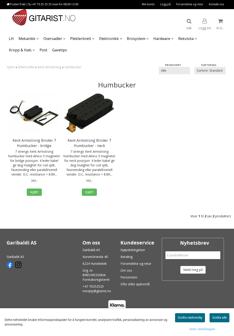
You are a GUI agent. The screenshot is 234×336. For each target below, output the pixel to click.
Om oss (126, 270)
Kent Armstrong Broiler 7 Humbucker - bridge (34, 143)
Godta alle (219, 317)
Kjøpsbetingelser (132, 250)
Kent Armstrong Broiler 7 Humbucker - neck (89, 143)
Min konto (148, 4)
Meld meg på (193, 270)
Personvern (128, 277)
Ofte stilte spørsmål (135, 284)
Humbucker (72, 67)
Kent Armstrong (49, 67)
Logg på (165, 4)
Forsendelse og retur (189, 4)
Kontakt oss (216, 4)
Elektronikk (26, 67)
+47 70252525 (93, 286)
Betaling (126, 257)
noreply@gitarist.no (96, 291)
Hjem (11, 67)
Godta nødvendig (190, 317)
